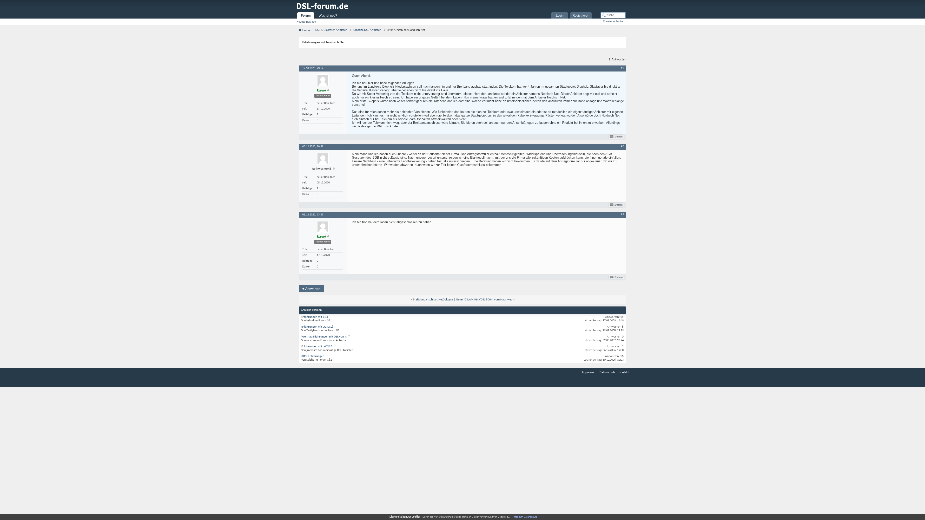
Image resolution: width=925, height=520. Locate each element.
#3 (622, 214)
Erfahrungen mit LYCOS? (316, 346)
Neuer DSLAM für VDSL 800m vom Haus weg (484, 299)
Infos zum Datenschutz (525, 517)
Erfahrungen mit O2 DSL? (317, 326)
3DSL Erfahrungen (312, 356)
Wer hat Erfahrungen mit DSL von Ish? (325, 336)
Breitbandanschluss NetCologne (433, 299)
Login (559, 15)
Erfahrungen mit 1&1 (314, 316)
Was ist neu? (328, 15)
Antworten (311, 288)
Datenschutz (607, 372)
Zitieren (618, 137)
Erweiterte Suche (613, 21)
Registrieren (581, 15)
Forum (306, 15)
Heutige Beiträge (306, 21)
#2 (622, 146)
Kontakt (624, 372)
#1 (622, 68)
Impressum (589, 372)
